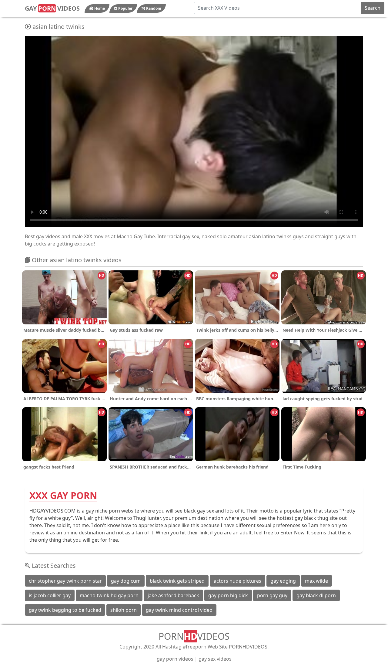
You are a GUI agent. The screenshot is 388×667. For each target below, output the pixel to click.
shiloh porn (123, 610)
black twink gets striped (177, 580)
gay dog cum (126, 580)
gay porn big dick (228, 595)
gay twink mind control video (179, 610)
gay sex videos (215, 658)
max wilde (316, 580)
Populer (124, 8)
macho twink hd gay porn (109, 595)
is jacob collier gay (50, 595)
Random (153, 8)
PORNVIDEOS (194, 636)
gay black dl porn (316, 595)
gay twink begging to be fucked (65, 610)
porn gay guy (272, 595)
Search (372, 8)
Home (99, 8)
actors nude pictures (237, 580)
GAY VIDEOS (52, 8)
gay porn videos (175, 658)
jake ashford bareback (173, 595)
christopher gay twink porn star (65, 580)
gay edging (283, 580)
